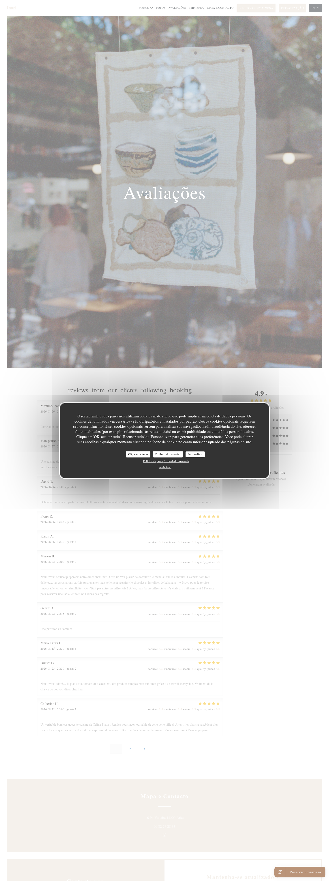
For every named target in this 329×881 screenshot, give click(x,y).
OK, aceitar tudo (138, 454)
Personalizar (195, 454)
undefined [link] (165, 467)
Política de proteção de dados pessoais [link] (166, 461)
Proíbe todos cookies (168, 454)
